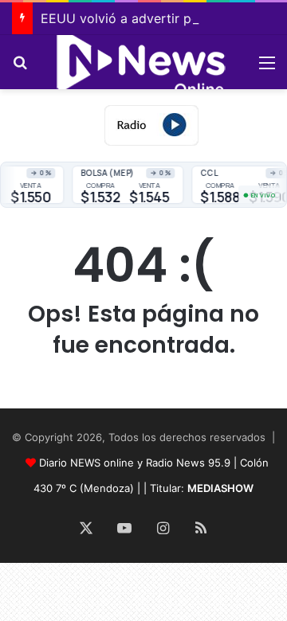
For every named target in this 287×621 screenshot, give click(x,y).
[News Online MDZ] (143, 62)
